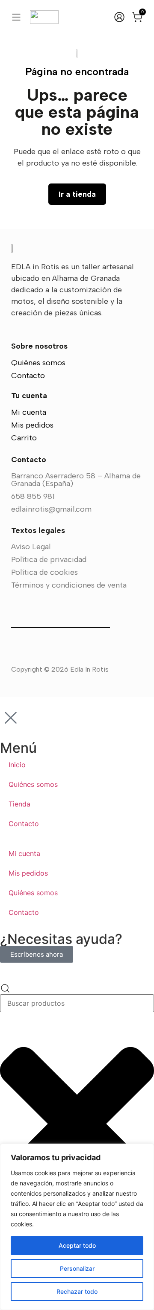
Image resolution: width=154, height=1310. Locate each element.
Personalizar (77, 1268)
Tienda (19, 804)
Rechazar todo (77, 1291)
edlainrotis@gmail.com (51, 509)
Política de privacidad (48, 559)
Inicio (17, 764)
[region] (77, 1227)
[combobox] (77, 1003)
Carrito (24, 438)
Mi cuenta (28, 412)
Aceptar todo (77, 1245)
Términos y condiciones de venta (69, 585)
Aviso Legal (31, 546)
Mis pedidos (32, 425)
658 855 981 (33, 496)
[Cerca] (145, 1151)
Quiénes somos (38, 362)
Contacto (28, 375)
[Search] (5, 988)
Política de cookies (44, 572)
